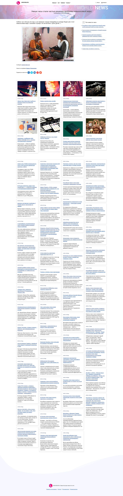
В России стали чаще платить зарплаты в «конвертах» (48, 398)
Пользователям (65, 489)
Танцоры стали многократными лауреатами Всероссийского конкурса (48, 437)
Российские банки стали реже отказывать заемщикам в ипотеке (72, 183)
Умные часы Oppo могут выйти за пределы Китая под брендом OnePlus (26, 102)
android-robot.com (26, 64)
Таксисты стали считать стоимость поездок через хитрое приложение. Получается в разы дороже (95, 310)
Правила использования (51, 489)
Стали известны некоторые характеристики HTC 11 (47, 253)
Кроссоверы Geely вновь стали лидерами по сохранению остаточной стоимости (71, 319)
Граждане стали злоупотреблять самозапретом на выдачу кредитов (49, 382)
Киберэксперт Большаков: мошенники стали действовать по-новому (49, 362)
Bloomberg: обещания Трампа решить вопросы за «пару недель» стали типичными (72, 415)
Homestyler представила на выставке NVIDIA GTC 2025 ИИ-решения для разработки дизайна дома (26, 366)
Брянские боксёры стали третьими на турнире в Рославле (49, 342)
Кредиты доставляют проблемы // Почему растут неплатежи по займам (26, 205)
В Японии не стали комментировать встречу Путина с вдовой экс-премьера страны (72, 257)
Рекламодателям (73, 489)
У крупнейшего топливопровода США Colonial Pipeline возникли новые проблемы (26, 225)
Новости (54, 2)
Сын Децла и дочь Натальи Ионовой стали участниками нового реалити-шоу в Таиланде (95, 231)
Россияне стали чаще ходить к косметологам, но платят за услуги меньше (72, 381)
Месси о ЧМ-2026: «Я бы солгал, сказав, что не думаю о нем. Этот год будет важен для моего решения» (26, 411)
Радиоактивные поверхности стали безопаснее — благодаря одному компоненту (72, 203)
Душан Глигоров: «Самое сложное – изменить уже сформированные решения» (27, 329)
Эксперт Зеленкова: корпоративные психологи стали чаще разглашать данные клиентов (95, 165)
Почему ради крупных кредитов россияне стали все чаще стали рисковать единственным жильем (72, 143)
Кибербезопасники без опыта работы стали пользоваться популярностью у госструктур (71, 224)
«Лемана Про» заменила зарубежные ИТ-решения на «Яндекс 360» (25, 291)
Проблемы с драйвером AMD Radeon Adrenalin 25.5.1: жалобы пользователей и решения (26, 140)
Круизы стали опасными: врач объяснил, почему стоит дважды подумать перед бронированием (94, 289)
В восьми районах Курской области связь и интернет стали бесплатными (72, 297)
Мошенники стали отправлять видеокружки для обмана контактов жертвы (72, 240)
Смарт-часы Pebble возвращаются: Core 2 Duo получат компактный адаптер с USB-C (26, 165)
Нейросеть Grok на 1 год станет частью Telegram (48, 137)
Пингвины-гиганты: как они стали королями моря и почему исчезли (72, 164)
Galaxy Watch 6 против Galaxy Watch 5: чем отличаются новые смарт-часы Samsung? (50, 209)
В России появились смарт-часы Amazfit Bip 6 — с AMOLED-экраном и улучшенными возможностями (27, 187)
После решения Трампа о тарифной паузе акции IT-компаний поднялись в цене (27, 345)
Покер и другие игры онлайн (48, 101)
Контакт (68, 2)
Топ (58, 2)
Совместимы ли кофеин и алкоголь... (91, 48)
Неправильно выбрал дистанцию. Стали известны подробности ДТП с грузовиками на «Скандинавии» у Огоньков (95, 188)
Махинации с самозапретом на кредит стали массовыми (48, 326)
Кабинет (105, 2)
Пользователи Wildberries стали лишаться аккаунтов (48, 288)
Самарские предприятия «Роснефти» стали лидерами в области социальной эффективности (71, 360)
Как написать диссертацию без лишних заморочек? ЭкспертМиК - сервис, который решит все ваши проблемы (26, 248)
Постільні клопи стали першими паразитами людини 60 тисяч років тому (72, 397)
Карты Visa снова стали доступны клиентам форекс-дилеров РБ (72, 277)
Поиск (98, 2)
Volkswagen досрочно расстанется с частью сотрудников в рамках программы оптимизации (95, 102)
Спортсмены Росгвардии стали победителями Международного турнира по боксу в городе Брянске (95, 209)
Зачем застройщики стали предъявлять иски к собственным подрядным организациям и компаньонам (72, 438)
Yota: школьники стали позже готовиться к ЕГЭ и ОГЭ (48, 307)
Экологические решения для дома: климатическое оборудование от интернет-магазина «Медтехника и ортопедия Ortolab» (26, 433)
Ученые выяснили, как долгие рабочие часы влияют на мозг (94, 139)
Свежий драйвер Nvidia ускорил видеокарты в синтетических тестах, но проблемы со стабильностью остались (27, 270)
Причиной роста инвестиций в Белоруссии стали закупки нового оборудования (72, 339)
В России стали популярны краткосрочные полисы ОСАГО (48, 417)
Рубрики (63, 2)
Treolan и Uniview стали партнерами (50, 272)
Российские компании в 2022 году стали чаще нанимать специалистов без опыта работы (95, 272)
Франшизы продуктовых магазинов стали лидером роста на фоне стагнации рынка (95, 252)
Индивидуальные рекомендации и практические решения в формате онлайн (26, 308)
